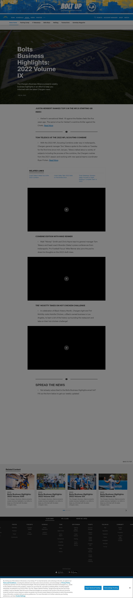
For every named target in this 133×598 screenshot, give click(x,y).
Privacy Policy (66, 583)
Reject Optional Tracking (93, 588)
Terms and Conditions (9, 583)
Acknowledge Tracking (111, 588)
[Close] (130, 588)
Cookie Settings (20, 596)
